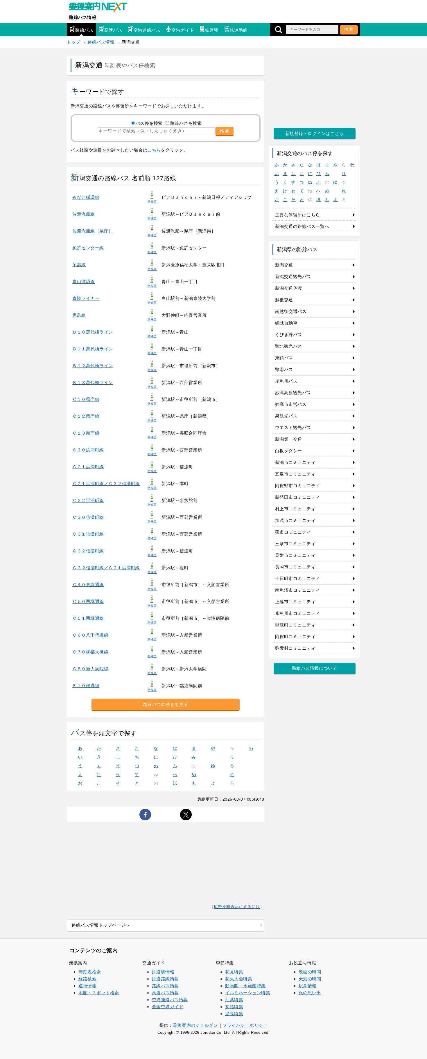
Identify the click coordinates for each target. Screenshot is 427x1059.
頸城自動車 (286, 322)
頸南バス (284, 369)
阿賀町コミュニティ (295, 636)
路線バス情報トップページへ (100, 925)
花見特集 (234, 971)
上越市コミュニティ (295, 601)
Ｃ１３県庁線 (85, 433)
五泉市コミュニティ (295, 473)
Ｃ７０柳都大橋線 (90, 651)
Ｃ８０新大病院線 (90, 668)
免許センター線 (88, 247)
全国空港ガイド (168, 1006)
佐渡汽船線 (83, 214)
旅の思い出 (310, 992)
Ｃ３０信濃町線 (88, 517)
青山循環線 (83, 281)
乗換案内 (78, 962)
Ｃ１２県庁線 (85, 416)
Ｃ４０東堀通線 (88, 584)
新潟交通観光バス (293, 276)
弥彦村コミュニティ (295, 648)
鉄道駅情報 (163, 971)
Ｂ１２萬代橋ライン (92, 365)
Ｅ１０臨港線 (85, 685)
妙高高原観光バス (293, 392)
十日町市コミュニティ (297, 578)
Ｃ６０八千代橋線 (90, 635)
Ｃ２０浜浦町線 (88, 449)
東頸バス (284, 357)
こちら (154, 149)
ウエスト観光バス (293, 427)
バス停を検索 (149, 123)
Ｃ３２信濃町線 (88, 550)
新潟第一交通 (288, 439)
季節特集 (225, 962)
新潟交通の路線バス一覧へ (302, 226)
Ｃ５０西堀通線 (88, 601)
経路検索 (87, 978)
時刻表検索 (89, 971)
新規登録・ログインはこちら (314, 133)
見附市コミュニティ (295, 555)
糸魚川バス (286, 381)
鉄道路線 (239, 30)
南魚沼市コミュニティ (297, 590)
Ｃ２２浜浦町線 (88, 500)
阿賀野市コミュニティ (297, 485)
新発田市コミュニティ (297, 497)
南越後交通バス (291, 311)
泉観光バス (286, 415)
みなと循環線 (85, 197)
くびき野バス (288, 334)
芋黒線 (79, 264)
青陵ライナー (85, 298)
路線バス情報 (82, 17)
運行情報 (87, 985)
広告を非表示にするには (237, 907)
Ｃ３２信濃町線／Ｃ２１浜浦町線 (106, 567)
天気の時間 (310, 978)
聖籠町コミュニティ (295, 624)
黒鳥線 (79, 315)
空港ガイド (182, 30)
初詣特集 (234, 1006)
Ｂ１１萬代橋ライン (92, 348)
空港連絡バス (146, 30)
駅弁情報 (308, 985)
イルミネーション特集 (247, 992)
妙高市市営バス (291, 404)
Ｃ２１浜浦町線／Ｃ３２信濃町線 (106, 483)
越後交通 (284, 299)
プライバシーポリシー (245, 1025)
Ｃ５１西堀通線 (88, 618)
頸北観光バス (288, 346)
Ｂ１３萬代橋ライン (92, 382)
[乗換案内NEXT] (101, 8)
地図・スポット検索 (98, 992)
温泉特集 (234, 1013)
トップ (73, 41)
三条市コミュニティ (295, 543)
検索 (349, 29)
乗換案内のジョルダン (195, 1025)
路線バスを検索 (186, 123)
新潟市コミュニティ (295, 462)
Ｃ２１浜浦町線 (88, 466)
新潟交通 (284, 264)
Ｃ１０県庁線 (85, 399)
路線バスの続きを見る (165, 704)
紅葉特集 (234, 999)
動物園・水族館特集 (245, 985)
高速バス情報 (165, 992)
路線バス (84, 30)
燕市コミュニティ (293, 532)
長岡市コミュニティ (295, 566)
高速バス (113, 30)
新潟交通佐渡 (288, 288)
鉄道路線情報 (165, 978)
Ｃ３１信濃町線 (88, 534)
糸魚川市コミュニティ (297, 613)
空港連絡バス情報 (170, 999)
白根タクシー (288, 450)
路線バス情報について (314, 668)
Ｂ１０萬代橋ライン (92, 331)
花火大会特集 (238, 978)
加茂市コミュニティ (295, 520)
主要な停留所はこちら (297, 214)
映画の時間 (310, 971)
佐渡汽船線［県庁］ (92, 230)
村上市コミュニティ (295, 508)
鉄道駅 (212, 30)
